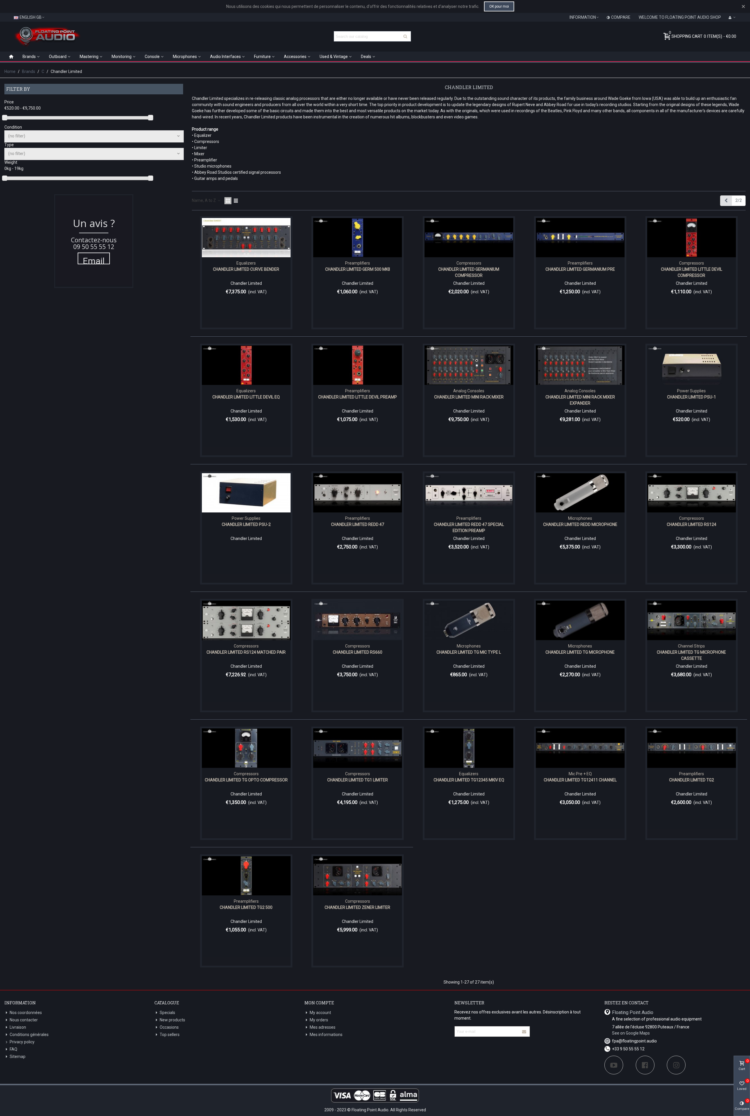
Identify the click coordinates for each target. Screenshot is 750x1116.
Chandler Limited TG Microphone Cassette (691, 655)
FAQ (13, 1049)
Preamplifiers (357, 263)
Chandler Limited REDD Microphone (580, 524)
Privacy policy (22, 1042)
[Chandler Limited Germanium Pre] (580, 238)
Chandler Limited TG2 (691, 780)
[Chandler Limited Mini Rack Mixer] (469, 365)
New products (172, 1020)
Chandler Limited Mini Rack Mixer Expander (580, 400)
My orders (319, 1020)
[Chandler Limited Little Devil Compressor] (691, 238)
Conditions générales (29, 1034)
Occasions (169, 1027)
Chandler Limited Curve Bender (246, 269)
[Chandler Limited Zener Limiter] (357, 876)
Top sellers (170, 1034)
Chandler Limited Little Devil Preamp (357, 397)
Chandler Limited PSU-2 (246, 524)
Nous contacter (24, 1020)
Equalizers (246, 263)
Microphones (185, 56)
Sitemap (17, 1056)
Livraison (18, 1027)
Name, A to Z (204, 200)
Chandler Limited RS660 (357, 652)
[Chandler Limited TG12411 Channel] (580, 748)
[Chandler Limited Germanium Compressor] (469, 238)
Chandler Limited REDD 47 (357, 524)
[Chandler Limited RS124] (691, 493)
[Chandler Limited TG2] (691, 748)
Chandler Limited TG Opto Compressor (246, 780)
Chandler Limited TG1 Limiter (357, 780)
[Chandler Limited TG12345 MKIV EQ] (469, 748)
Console (152, 56)
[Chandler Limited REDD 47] (357, 493)
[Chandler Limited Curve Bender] (246, 238)
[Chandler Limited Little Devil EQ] (246, 365)
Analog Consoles (468, 391)
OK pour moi (499, 6)
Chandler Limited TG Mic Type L (469, 652)
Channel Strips (691, 646)
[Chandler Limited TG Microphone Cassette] (691, 620)
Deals (366, 56)
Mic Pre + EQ (580, 773)
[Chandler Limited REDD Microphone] (580, 493)
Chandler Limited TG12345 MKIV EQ (469, 780)
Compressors (468, 263)
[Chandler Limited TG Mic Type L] (469, 620)
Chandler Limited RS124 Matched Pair (246, 652)
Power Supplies (691, 391)
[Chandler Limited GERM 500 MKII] (357, 238)
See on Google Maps (631, 1033)
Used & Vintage (334, 56)
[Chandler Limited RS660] (357, 620)
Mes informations (326, 1034)
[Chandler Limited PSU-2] (246, 493)
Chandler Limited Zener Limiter (357, 907)
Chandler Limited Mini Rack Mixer (469, 397)
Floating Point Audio (632, 1012)
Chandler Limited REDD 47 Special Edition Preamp (469, 527)
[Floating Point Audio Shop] (46, 36)
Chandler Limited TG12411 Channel (580, 780)
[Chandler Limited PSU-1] (691, 365)
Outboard (58, 56)
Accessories (295, 56)
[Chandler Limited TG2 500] (246, 876)
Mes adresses (322, 1027)
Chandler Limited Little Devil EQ (246, 397)
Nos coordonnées (26, 1012)
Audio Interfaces (225, 56)
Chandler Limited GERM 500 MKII (357, 269)
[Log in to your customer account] (732, 17)
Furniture (262, 56)
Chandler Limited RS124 (691, 524)
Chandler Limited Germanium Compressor (468, 272)
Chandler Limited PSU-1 (691, 397)
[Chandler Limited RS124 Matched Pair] (246, 620)
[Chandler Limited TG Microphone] (580, 620)
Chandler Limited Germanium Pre (580, 269)
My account (320, 1012)
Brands (29, 56)
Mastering (89, 56)
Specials (167, 1012)
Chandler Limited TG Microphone (580, 652)
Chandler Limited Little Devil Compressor (691, 272)
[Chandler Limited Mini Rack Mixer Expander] (580, 365)
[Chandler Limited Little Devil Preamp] (357, 365)
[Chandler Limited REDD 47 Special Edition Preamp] (469, 493)
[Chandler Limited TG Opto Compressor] (246, 748)
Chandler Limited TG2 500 (246, 907)
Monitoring (122, 56)
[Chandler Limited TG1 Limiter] (357, 748)
